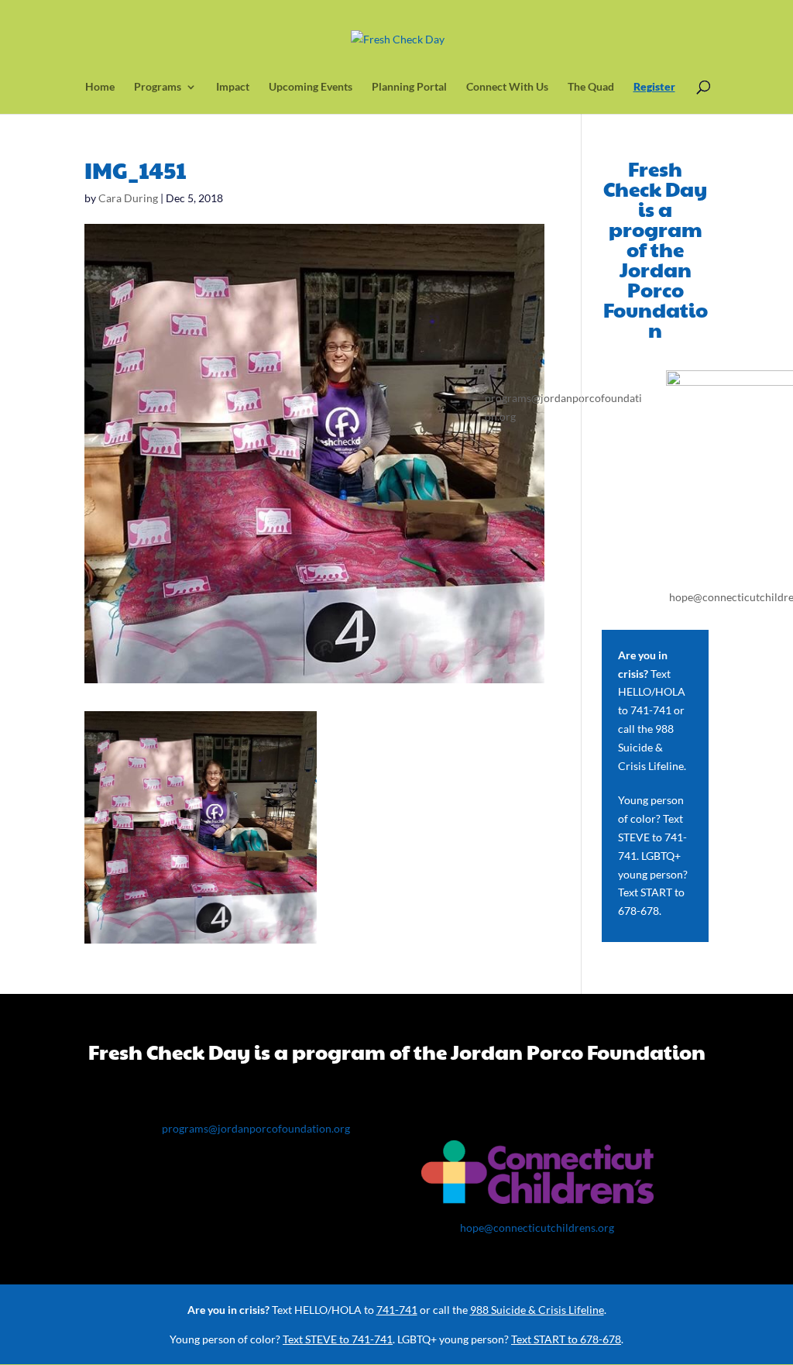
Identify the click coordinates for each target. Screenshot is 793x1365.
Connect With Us (507, 87)
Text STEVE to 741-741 (652, 837)
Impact (232, 87)
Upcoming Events (310, 87)
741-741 (650, 710)
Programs (157, 87)
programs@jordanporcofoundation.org (256, 1128)
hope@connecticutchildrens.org (537, 1227)
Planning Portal (409, 87)
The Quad (591, 87)
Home (100, 87)
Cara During (128, 198)
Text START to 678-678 (566, 1339)
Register (654, 87)
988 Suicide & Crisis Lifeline (651, 747)
